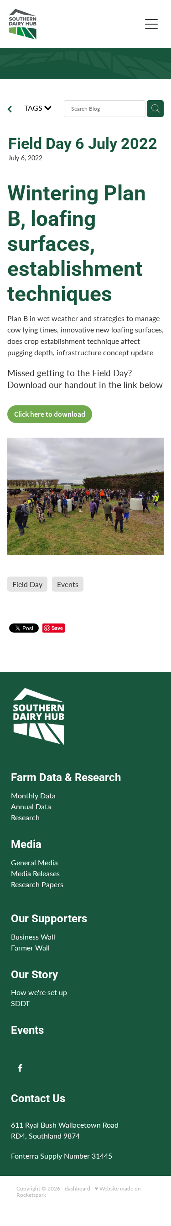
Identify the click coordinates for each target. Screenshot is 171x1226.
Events (27, 1029)
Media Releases (35, 873)
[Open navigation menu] (151, 24)
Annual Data (31, 806)
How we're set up (39, 992)
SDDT (20, 1003)
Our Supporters (49, 918)
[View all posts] (9, 109)
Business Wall (33, 936)
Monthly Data (33, 795)
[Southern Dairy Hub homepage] (75, 24)
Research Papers (37, 884)
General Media (34, 862)
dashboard (77, 1188)
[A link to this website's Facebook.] (20, 1067)
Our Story (34, 974)
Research (25, 817)
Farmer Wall (30, 947)
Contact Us (38, 1098)
